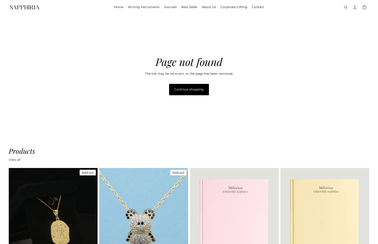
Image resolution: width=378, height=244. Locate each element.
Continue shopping (189, 89)
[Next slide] (91, 223)
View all (15, 160)
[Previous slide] (15, 223)
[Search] (345, 7)
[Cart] (364, 7)
